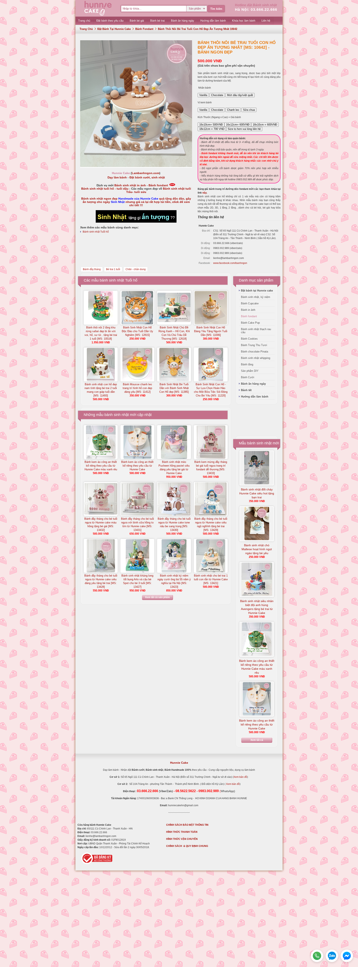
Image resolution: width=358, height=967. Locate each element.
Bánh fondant (144, 28)
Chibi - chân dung (136, 269)
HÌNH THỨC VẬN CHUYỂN (182, 839)
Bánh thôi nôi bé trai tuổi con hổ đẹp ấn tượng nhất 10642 (197, 28)
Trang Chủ (86, 28)
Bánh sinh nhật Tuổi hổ (96, 231)
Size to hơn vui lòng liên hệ (244, 128)
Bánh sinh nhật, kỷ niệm (255, 297)
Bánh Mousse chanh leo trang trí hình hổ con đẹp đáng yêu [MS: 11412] (137, 388)
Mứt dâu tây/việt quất (240, 95)
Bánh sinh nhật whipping (255, 358)
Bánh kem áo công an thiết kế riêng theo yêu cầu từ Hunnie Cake (137, 465)
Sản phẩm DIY (250, 370)
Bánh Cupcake (250, 303)
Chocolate (217, 95)
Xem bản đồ (240, 777)
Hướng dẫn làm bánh (254, 396)
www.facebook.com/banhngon (230, 263)
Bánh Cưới (247, 377)
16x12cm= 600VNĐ (237, 124)
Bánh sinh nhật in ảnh (130, 185)
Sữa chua (249, 109)
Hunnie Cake (179, 762)
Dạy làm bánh (117, 177)
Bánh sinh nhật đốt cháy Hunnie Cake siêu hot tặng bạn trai (256, 493)
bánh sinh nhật (116, 415)
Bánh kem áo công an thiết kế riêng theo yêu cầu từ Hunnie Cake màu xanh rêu (101, 465)
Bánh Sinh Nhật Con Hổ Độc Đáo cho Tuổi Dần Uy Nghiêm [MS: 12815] (137, 331)
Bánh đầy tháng (92, 269)
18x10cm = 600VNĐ (265, 124)
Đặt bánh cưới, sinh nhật (147, 177)
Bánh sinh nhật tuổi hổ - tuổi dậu (104, 188)
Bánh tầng (247, 364)
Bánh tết (246, 390)
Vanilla (203, 95)
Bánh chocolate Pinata (254, 351)
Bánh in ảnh (248, 309)
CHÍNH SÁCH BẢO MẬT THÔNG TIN (187, 824)
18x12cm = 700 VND (211, 128)
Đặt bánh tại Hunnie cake (114, 28)
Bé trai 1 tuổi (113, 269)
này (204, 192)
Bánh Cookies (249, 338)
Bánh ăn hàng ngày (253, 383)
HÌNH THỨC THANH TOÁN (181, 831)
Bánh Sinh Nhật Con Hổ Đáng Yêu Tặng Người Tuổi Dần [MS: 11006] (210, 331)
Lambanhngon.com (145, 173)
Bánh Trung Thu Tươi (254, 345)
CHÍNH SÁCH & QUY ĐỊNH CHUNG (187, 846)
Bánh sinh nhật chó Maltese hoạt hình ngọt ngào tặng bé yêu (257, 549)
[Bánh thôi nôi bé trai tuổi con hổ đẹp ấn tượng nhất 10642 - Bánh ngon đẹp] (136, 166)
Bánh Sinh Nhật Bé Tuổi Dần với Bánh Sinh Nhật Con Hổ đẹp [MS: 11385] (174, 388)
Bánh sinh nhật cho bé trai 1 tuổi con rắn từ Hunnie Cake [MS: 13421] (211, 579)
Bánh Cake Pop (250, 322)
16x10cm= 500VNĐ (211, 124)
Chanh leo (233, 109)
